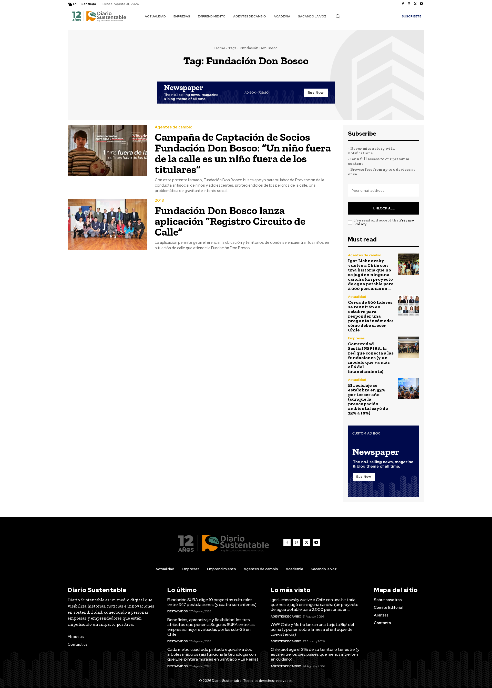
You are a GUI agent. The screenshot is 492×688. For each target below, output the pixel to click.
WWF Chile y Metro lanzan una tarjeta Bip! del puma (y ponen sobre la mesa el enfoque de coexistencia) (312, 629)
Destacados (177, 611)
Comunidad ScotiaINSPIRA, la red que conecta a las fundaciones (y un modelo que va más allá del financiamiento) (371, 357)
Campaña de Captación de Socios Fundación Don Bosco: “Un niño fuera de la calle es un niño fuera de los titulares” (243, 153)
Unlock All (384, 208)
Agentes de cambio (173, 127)
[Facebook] (403, 4)
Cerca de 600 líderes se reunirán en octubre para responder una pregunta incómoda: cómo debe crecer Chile (370, 316)
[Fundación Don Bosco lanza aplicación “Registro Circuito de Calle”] (107, 224)
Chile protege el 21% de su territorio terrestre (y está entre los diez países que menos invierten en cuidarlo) (315, 654)
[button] (337, 16)
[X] (415, 4)
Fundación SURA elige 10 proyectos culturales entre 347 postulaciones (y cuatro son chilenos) (212, 602)
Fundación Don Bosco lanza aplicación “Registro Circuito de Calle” (230, 221)
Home (219, 48)
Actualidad (357, 296)
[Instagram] (409, 4)
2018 (159, 201)
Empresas (356, 338)
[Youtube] (421, 4)
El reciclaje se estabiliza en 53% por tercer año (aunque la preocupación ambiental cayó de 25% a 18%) (368, 399)
